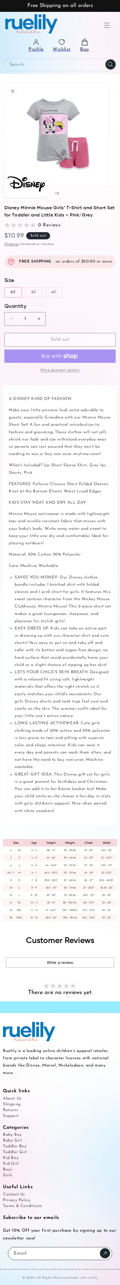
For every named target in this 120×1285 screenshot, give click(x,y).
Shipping (11, 244)
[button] (106, 25)
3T (36, 294)
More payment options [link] (60, 370)
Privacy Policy (16, 1200)
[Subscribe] (105, 1253)
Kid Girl (11, 1164)
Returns (10, 1110)
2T (16, 294)
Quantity (15, 306)
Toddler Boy (15, 1146)
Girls (8, 1175)
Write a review (60, 962)
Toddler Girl (15, 1152)
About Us (12, 1098)
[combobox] (60, 64)
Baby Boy (12, 1135)
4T (56, 294)
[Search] (110, 64)
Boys (7, 1169)
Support (11, 1116)
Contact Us (14, 1194)
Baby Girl (12, 1140)
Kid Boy (11, 1158)
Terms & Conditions (22, 1206)
